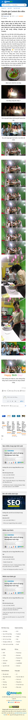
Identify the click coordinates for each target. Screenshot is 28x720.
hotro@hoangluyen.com (16, 700)
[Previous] (2, 427)
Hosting (4, 682)
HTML (4, 655)
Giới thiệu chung (5, 627)
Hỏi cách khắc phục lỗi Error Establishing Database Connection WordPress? (12, 609)
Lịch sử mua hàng (7, 639)
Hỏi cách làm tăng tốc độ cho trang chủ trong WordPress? (13, 613)
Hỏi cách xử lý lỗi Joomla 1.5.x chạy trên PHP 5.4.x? (13, 617)
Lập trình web (6, 665)
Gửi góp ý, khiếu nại (7, 641)
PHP (4, 652)
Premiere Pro (19, 658)
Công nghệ (17, 670)
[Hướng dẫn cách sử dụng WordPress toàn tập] (14, 456)
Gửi (22, 401)
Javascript (5, 660)
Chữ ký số (18, 679)
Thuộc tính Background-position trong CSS (13, 569)
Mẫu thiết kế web (7, 676)
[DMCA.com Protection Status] (14, 706)
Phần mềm (18, 687)
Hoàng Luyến (6, 16)
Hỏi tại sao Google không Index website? (9, 426)
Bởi (2, 16)
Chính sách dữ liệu (7, 636)
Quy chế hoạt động (7, 634)
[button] (6, 5)
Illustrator (18, 655)
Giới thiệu (5, 631)
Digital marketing (19, 627)
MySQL (4, 663)
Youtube (18, 641)
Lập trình (3, 649)
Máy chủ (5, 684)
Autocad (18, 665)
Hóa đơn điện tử (20, 676)
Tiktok (17, 636)
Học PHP (3, 422)
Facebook (18, 634)
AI (16, 674)
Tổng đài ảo (19, 682)
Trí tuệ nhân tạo (20, 684)
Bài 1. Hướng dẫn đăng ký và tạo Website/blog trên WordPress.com (14, 481)
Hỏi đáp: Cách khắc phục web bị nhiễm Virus (13, 427)
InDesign (18, 660)
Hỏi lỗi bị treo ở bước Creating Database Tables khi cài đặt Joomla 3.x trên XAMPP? (14, 485)
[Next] (24, 427)
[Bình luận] (16, 16)
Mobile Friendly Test (7, 562)
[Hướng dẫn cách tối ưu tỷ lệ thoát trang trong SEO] (14, 502)
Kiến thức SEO (6, 518)
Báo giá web (5, 674)
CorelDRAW (19, 663)
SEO (17, 631)
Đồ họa (16, 649)
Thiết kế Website (5, 670)
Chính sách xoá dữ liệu (8, 644)
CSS (4, 658)
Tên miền (5, 687)
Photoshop (18, 652)
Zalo (17, 639)
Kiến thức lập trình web (8, 472)
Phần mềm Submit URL (8, 477)
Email (17, 644)
